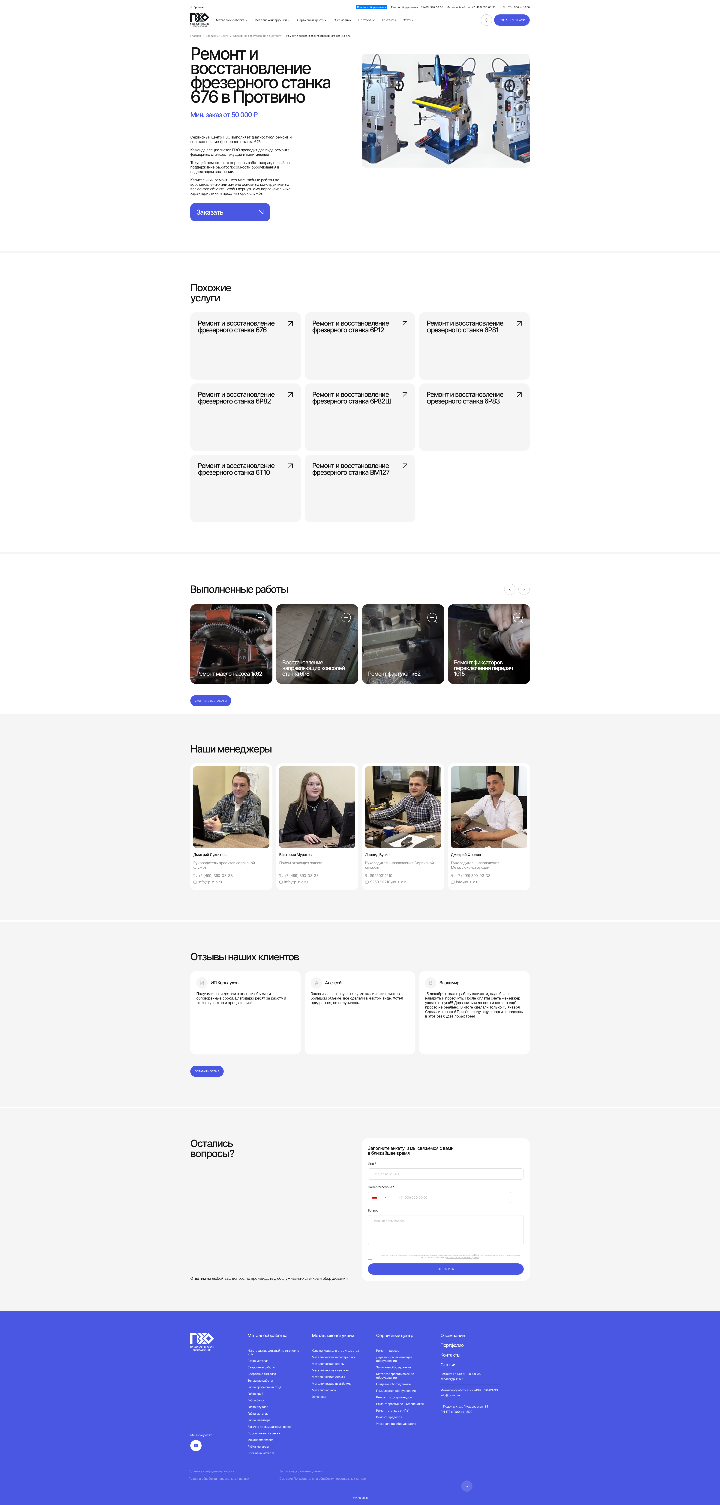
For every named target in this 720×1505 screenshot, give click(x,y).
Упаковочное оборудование (396, 1424)
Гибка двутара (258, 1407)
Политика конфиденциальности (211, 1471)
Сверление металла (262, 1374)
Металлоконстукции (333, 1335)
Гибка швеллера (259, 1420)
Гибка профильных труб (265, 1387)
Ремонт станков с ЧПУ (392, 1410)
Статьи (408, 20)
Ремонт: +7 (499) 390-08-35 (460, 1374)
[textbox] (372, 1197)
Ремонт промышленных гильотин (400, 1404)
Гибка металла (258, 1413)
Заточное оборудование (393, 1367)
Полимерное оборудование (396, 1391)
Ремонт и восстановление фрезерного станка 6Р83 (465, 398)
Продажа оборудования (371, 7)
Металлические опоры (328, 1364)
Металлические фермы (328, 1377)
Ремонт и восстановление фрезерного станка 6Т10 (236, 469)
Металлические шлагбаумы (331, 1383)
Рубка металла (258, 1446)
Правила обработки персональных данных (219, 1478)
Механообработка (260, 1440)
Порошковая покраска (264, 1433)
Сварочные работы (261, 1367)
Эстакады (319, 1397)
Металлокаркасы (324, 1390)
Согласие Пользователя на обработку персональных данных (323, 1478)
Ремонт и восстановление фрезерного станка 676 (236, 327)
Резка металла (258, 1361)
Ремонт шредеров (389, 1417)
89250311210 (381, 875)
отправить (446, 1269)
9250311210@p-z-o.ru (389, 882)
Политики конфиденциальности (490, 1255)
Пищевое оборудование (393, 1384)
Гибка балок (256, 1400)
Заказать (209, 212)
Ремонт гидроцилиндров (394, 1397)
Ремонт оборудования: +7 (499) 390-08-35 (417, 7)
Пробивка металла (261, 1453)
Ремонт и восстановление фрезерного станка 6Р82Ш (351, 398)
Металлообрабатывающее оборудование (395, 1375)
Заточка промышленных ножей (270, 1427)
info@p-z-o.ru (210, 882)
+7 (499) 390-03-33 (215, 875)
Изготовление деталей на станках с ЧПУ (273, 1352)
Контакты (389, 20)
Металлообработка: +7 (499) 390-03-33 (471, 7)
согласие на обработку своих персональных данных (411, 1255)
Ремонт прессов (387, 1350)
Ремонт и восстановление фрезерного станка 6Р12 (350, 327)
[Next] (524, 589)
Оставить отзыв (207, 1071)
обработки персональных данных (462, 1257)
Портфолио (366, 20)
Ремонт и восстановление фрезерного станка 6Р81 (465, 327)
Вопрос (373, 1210)
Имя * (372, 1163)
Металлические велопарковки (334, 1357)
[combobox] (381, 1197)
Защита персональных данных (301, 1471)
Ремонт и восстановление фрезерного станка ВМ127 (350, 469)
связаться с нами (512, 20)
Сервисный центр (310, 20)
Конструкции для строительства (335, 1350)
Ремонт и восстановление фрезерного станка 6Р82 (236, 398)
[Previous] (509, 589)
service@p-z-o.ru (452, 1379)
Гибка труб (255, 1394)
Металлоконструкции (271, 20)
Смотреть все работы (211, 700)
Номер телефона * (381, 1187)
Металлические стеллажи (330, 1370)
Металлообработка (230, 20)
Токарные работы (260, 1380)
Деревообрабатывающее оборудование (394, 1359)
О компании (343, 20)
